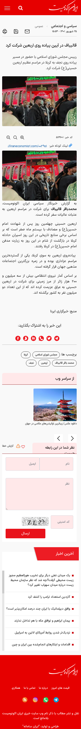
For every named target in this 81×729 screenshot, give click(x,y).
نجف (31, 363)
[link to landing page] (63, 7)
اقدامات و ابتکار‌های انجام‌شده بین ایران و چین (41, 644)
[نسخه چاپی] (4, 31)
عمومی (39, 26)
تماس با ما (29, 688)
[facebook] (17, 338)
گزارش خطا (8, 446)
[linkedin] (32, 338)
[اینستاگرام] (35, 700)
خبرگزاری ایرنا (59, 311)
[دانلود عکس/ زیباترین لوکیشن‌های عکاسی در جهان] (55, 405)
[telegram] (59, 338)
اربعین (44, 363)
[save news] (15, 31)
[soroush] (24, 338)
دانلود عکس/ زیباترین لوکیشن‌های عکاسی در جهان (51, 424)
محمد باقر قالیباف (64, 363)
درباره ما (43, 688)
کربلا (26, 355)
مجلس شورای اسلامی (46, 355)
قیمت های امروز (60, 688)
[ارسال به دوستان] (27, 31)
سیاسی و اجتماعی (64, 26)
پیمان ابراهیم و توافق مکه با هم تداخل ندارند (42, 620)
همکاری (16, 688)
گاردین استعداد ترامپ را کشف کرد (49, 597)
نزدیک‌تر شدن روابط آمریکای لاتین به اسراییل (42, 632)
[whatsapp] (40, 338)
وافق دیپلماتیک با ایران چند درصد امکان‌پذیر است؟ (38, 609)
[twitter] (48, 338)
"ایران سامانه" (31, 726)
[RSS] (24, 699)
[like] (23, 447)
